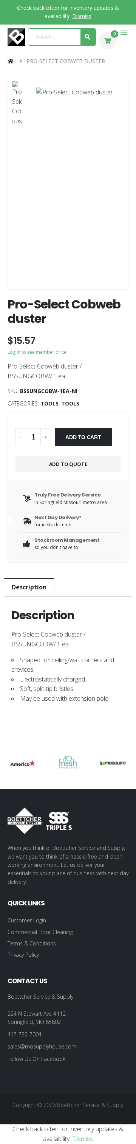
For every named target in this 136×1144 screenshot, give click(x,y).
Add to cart (83, 437)
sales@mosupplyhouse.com (42, 1046)
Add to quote (68, 464)
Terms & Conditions (32, 943)
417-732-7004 (25, 1034)
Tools (49, 403)
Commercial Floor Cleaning (40, 932)
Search (88, 37)
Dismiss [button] (81, 16)
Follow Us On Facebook (36, 1058)
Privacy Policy (23, 954)
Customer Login (27, 920)
